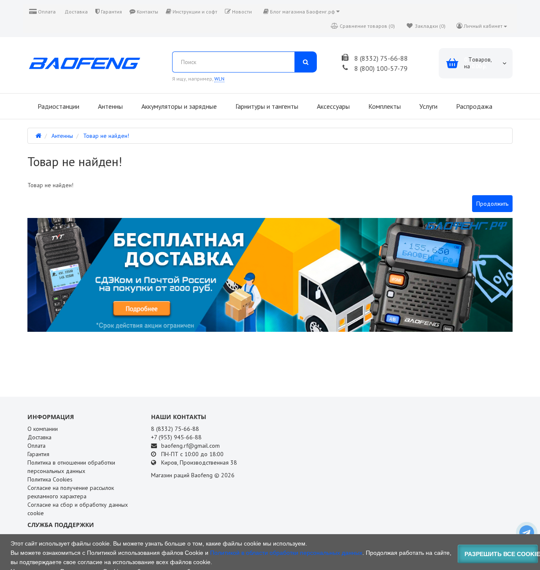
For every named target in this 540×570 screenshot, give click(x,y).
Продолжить (492, 203)
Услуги (427, 106)
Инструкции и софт (194, 11)
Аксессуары (332, 106)
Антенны (109, 106)
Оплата (46, 11)
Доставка (75, 11)
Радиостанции (57, 106)
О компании (42, 429)
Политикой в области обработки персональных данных (286, 552)
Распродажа (473, 106)
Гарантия (111, 11)
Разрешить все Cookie (501, 554)
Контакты (146, 11)
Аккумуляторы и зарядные (178, 106)
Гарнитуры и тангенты (266, 106)
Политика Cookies (50, 479)
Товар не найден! (106, 136)
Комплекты (384, 106)
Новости (241, 11)
